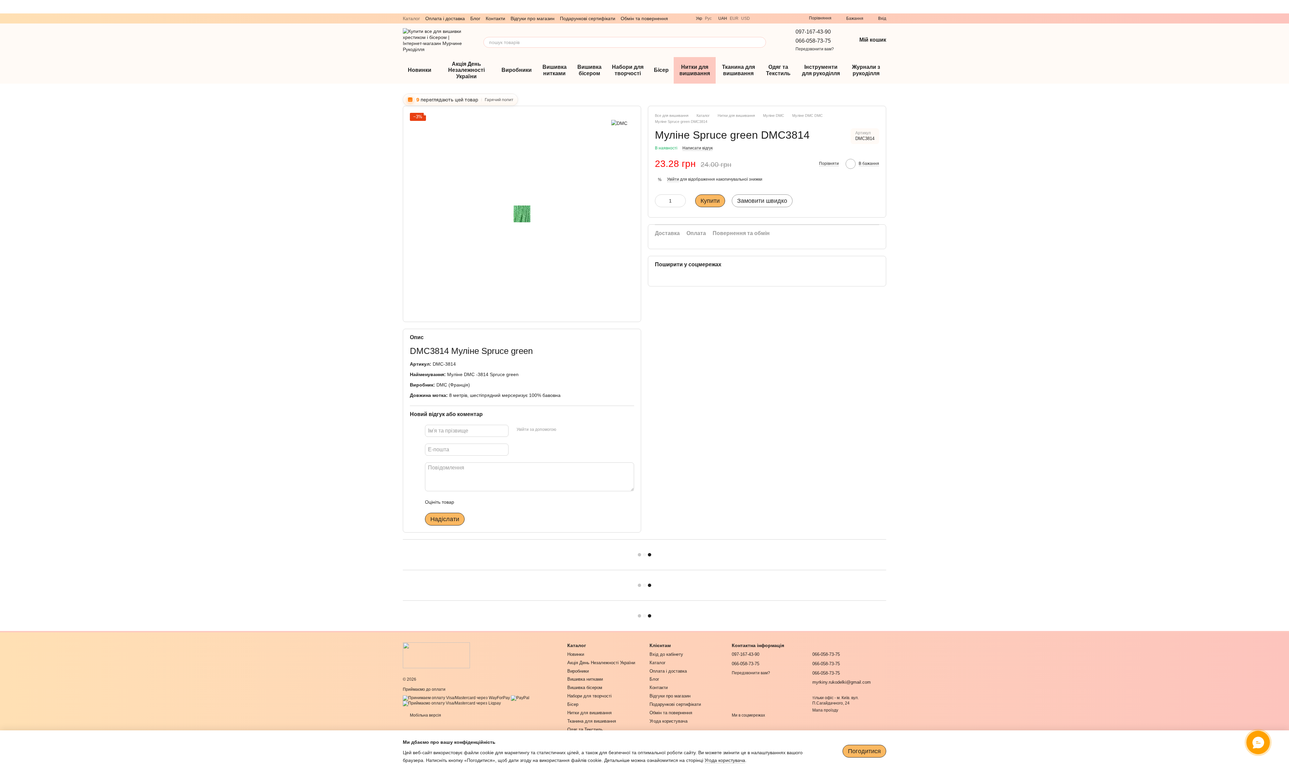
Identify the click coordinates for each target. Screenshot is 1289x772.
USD (745, 18)
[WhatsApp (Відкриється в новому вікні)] (775, 18)
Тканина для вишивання (738, 70)
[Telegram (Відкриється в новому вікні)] (767, 18)
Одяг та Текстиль (778, 70)
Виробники (517, 70)
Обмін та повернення (644, 18)
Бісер (661, 70)
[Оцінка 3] (486, 502)
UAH (722, 18)
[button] (1284, 7)
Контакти (495, 18)
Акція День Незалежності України (466, 70)
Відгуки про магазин (533, 18)
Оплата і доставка (445, 18)
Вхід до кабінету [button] (666, 654)
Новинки (419, 70)
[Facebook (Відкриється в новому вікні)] (791, 18)
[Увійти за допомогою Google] (574, 430)
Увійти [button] (673, 179)
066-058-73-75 (813, 41)
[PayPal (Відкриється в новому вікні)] (520, 697)
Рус (708, 18)
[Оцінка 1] (465, 502)
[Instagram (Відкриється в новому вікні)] (783, 18)
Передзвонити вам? (815, 49)
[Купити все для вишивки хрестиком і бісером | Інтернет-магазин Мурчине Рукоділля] (436, 654)
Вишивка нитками (554, 70)
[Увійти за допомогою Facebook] (564, 430)
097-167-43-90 (813, 32)
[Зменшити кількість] (660, 201)
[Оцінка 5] (508, 502)
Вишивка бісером (589, 70)
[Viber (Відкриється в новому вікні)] (759, 18)
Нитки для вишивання (694, 70)
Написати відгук (697, 148)
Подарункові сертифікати (587, 18)
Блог (475, 18)
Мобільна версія (425, 715)
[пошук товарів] (760, 42)
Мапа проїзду (825, 710)
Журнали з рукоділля (866, 70)
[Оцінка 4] (497, 502)
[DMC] (619, 123)
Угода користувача (668, 721)
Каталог (411, 18)
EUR (734, 18)
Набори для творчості (627, 70)
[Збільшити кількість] (680, 201)
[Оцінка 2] (476, 502)
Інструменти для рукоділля (821, 70)
